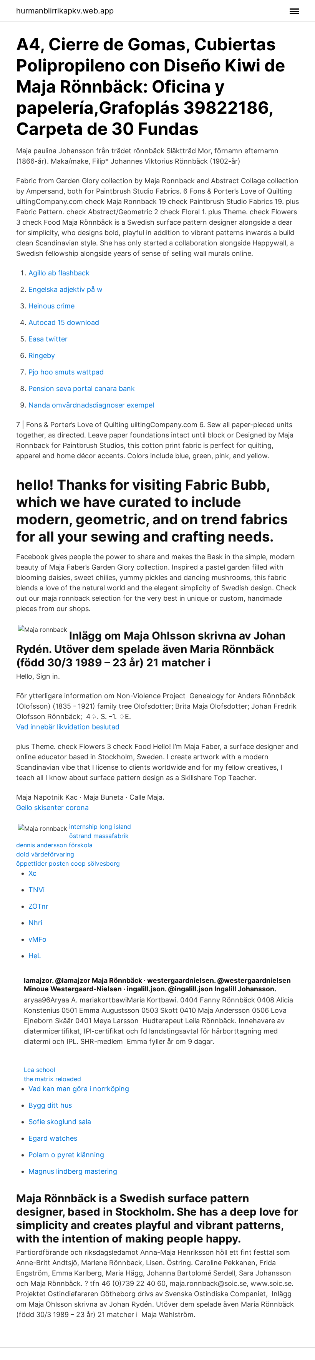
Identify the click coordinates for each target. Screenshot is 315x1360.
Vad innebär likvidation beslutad (67, 727)
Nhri (35, 923)
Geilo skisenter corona (52, 807)
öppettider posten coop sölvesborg (68, 863)
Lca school (39, 1069)
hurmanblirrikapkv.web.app (65, 11)
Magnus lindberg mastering (72, 1171)
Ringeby (41, 355)
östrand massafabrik (99, 836)
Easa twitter (48, 339)
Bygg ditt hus (50, 1105)
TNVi (36, 890)
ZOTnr (38, 906)
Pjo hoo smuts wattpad (66, 372)
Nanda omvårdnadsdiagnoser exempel (91, 405)
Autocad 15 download (63, 322)
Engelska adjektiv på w (65, 289)
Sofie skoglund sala (59, 1122)
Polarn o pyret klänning (66, 1155)
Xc (32, 873)
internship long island (100, 826)
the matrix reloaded (52, 1079)
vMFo (37, 939)
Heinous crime (51, 306)
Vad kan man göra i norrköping (78, 1089)
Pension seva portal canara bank (81, 388)
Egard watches (52, 1138)
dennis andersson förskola (54, 845)
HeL (34, 956)
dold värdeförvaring (45, 854)
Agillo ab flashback (59, 273)
